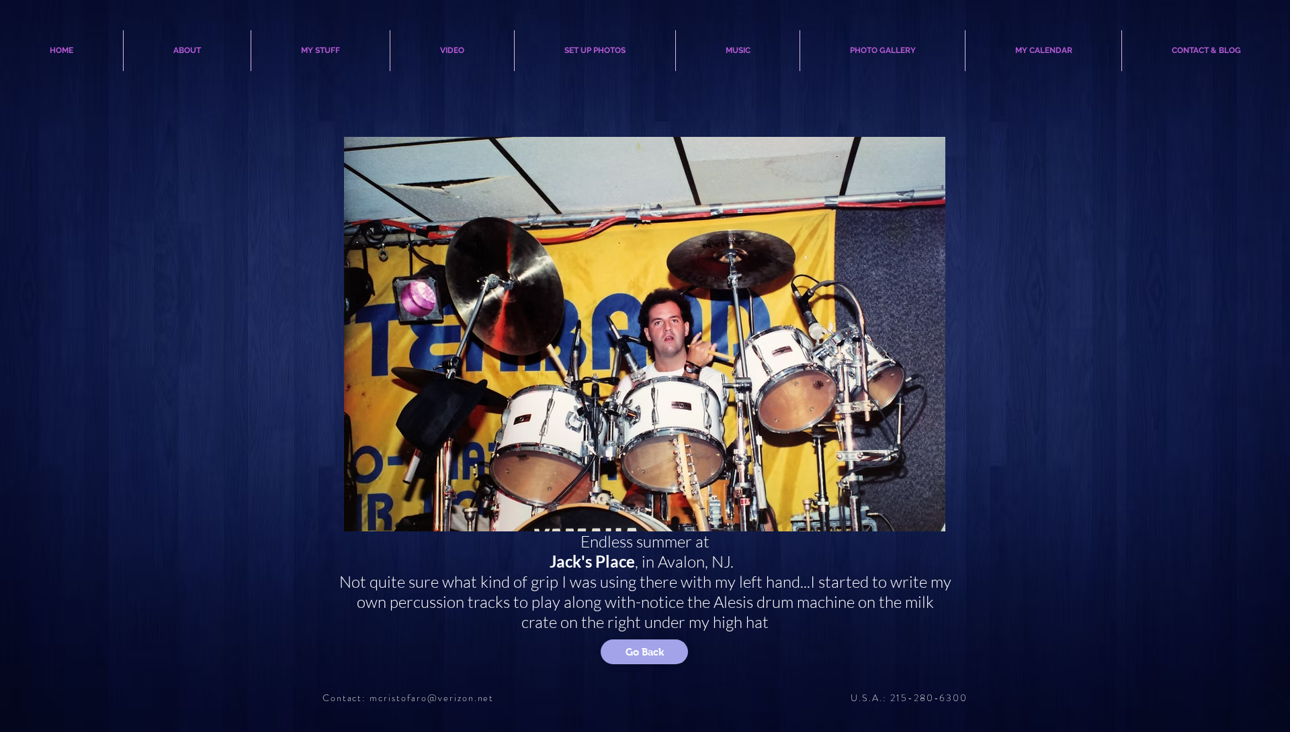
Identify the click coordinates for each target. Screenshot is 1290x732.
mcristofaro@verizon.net (432, 697)
